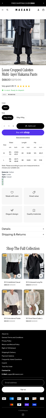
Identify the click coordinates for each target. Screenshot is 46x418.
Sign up (23, 389)
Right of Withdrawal (9, 348)
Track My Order (7, 367)
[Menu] (2, 9)
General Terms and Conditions (12, 337)
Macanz (25, 410)
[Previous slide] (2, 3)
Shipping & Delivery (9, 352)
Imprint (4, 363)
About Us (5, 334)
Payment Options (8, 356)
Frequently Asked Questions (12, 359)
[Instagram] (23, 414)
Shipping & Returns (14, 234)
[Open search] (7, 9)
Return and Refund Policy (10, 344)
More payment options (23, 137)
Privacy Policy (6, 341)
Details (6, 228)
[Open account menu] (38, 9)
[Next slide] (43, 3)
